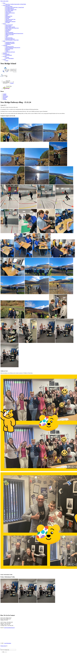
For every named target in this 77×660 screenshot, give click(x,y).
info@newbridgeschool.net (9, 627)
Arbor (6, 36)
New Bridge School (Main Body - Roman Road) (14, 7)
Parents (4, 23)
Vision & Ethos (8, 11)
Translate (12, 83)
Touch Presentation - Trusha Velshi (12, 39)
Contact (4, 59)
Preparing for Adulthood (10, 38)
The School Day (8, 29)
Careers (6, 50)
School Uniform (8, 25)
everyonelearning (6, 54)
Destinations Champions (10, 43)
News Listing (5, 96)
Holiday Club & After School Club (12, 28)
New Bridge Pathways (9, 8)
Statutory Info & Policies (10, 12)
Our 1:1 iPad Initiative (9, 58)
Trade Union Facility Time (10, 19)
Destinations (7, 49)
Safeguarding (7, 17)
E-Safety (7, 35)
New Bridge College (9, 10)
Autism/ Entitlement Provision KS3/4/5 (12, 47)
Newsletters (5, 97)
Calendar (4, 93)
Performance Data (8, 16)
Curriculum (5, 45)
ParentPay (7, 31)
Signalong (5, 52)
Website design (3, 645)
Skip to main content (4, 1)
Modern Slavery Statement (10, 21)
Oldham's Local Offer (9, 34)
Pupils (4, 41)
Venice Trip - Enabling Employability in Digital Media (15, 4)
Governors (7, 13)
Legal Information (7, 643)
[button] (4, 79)
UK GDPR (7, 22)
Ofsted (6, 14)
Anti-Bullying (8, 44)
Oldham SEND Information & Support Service (14, 33)
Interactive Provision (9, 48)
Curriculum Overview (9, 46)
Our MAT (5, 56)
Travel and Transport (9, 32)
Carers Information (8, 37)
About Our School (6, 5)
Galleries (4, 95)
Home (4, 3)
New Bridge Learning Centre (10, 9)
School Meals (7, 30)
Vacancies (7, 18)
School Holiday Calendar (10, 26)
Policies (4, 98)
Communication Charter (9, 42)
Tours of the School (9, 24)
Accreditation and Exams (10, 51)
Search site (2, 649)
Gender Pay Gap (8, 20)
